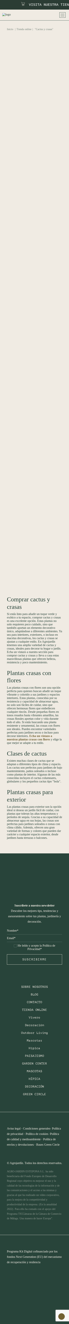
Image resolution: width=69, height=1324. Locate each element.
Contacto (34, 1002)
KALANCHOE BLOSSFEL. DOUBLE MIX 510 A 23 (32, 484)
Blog (34, 994)
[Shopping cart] (53, 15)
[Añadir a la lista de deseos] (57, 71)
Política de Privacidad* (41, 947)
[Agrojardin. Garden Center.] (12, 15)
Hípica (34, 1048)
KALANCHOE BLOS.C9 (30, 406)
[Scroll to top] (61, 1316)
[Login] (43, 15)
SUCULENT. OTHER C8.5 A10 (34, 550)
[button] (34, 88)
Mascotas (34, 1040)
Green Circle (34, 1094)
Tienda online (23, 29)
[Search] (38, 15)
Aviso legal (14, 1128)
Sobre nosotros (34, 987)
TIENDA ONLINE (34, 1010)
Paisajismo (34, 1056)
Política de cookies (37, 1133)
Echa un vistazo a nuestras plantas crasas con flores (29, 737)
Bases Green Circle (48, 1144)
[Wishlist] (48, 15)
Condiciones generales (36, 1128)
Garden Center (34, 1063)
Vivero (34, 1017)
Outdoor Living (34, 1033)
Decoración (34, 1025)
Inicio (10, 29)
